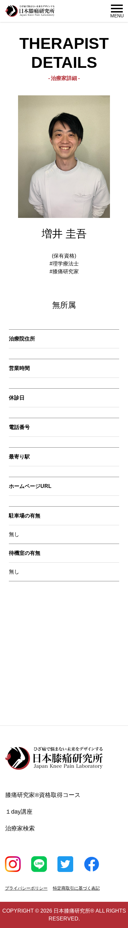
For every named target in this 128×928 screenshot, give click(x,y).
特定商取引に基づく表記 (76, 888)
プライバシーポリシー (26, 888)
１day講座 (18, 811)
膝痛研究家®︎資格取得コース (42, 795)
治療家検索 (20, 828)
